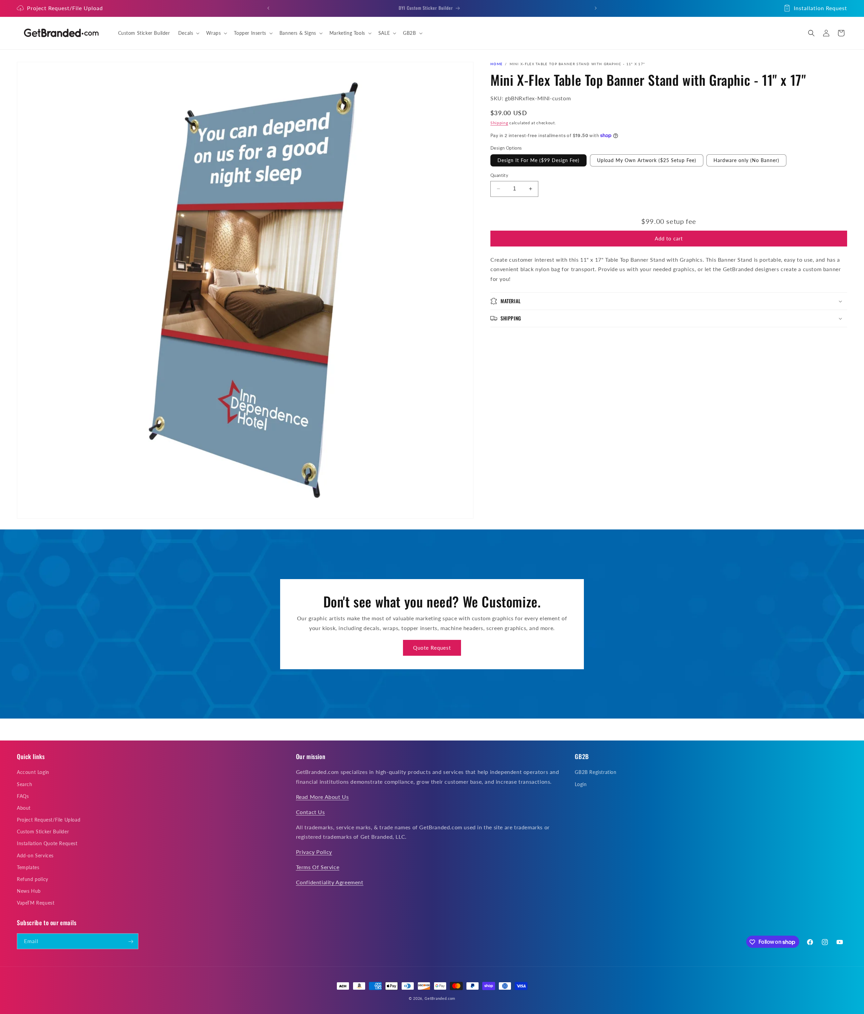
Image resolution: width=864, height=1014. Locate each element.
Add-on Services (35, 855)
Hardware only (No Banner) (746, 160)
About (24, 808)
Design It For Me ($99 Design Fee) (538, 160)
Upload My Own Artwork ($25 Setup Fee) (646, 160)
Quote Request (432, 648)
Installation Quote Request (47, 843)
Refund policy (32, 879)
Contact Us (310, 811)
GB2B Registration (595, 772)
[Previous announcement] (268, 8)
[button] (188, 33)
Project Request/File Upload (65, 8)
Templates (28, 867)
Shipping (499, 122)
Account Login (33, 772)
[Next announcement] (595, 8)
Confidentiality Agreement (329, 882)
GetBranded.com (440, 998)
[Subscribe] (130, 942)
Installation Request (820, 8)
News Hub (29, 891)
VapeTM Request (35, 903)
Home (496, 64)
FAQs (23, 796)
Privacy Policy (314, 852)
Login (581, 784)
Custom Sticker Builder (43, 831)
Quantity (499, 175)
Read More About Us (322, 797)
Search (24, 784)
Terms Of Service (318, 867)
